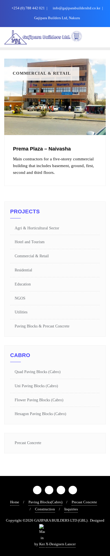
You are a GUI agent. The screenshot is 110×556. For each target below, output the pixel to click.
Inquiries (71, 509)
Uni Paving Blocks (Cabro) (36, 386)
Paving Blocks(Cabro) (45, 502)
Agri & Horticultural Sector (37, 228)
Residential (23, 270)
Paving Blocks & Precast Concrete (42, 326)
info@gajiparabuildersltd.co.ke (76, 8)
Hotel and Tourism (30, 242)
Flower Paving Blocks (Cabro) (39, 400)
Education (23, 284)
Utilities (21, 312)
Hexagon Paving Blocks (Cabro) (40, 414)
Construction (45, 509)
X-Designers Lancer (61, 544)
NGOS (20, 298)
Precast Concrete (28, 443)
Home (14, 502)
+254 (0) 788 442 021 (28, 8)
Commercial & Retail (32, 256)
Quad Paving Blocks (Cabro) (38, 372)
